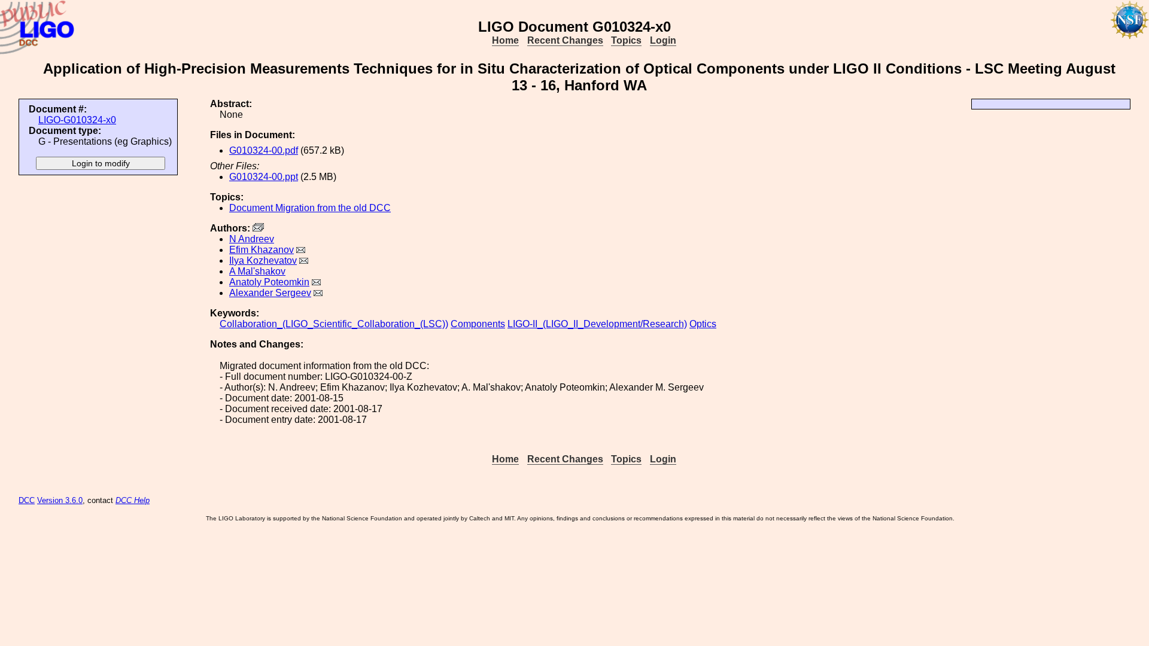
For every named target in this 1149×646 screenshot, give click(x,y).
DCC (27, 500)
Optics (702, 324)
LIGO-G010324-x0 (77, 120)
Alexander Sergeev (270, 293)
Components (478, 324)
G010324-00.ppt (263, 177)
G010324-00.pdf (263, 150)
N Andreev (251, 239)
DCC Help (132, 500)
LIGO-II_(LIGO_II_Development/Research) (597, 324)
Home (505, 40)
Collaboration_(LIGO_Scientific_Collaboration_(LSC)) (334, 324)
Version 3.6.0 (60, 500)
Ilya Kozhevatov (263, 260)
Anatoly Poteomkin (269, 282)
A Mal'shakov (257, 271)
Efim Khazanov (261, 250)
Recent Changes (565, 40)
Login (663, 40)
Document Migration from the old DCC (310, 208)
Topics (626, 40)
